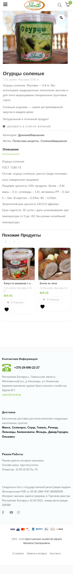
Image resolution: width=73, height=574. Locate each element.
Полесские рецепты (26, 141)
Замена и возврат (37, 553)
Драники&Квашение (31, 135)
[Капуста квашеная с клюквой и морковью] (18, 251)
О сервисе (18, 553)
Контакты (55, 553)
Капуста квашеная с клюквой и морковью (29, 283)
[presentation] (6, 241)
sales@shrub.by (11, 394)
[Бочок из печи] (54, 251)
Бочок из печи (48, 283)
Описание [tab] (11, 149)
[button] (15, 302)
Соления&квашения (54, 141)
